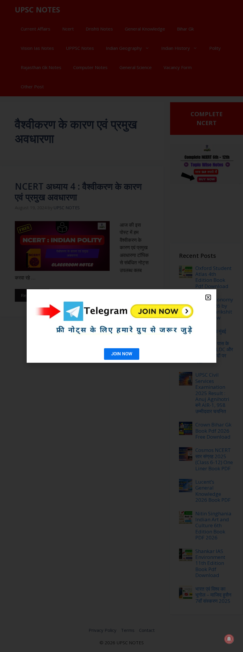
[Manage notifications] (229, 639)
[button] (208, 297)
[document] (121, 326)
